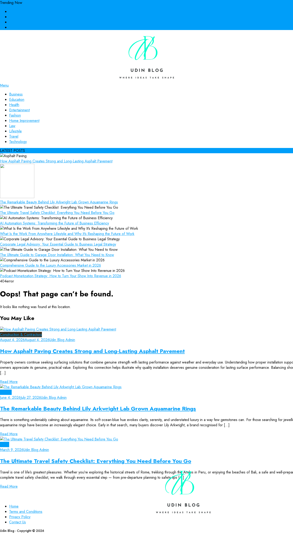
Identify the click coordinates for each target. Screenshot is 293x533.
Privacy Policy (19, 22)
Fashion (15, 115)
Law (12, 125)
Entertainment (19, 110)
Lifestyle (15, 131)
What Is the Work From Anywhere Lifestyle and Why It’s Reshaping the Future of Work (67, 233)
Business (16, 94)
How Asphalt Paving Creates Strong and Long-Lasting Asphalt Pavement (56, 161)
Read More (9, 381)
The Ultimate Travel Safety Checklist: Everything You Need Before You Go (57, 212)
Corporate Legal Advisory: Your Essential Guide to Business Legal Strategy (58, 244)
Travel (13, 136)
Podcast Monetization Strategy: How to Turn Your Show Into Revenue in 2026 (60, 276)
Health (14, 104)
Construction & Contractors (21, 334)
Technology (18, 141)
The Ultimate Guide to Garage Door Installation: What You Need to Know (57, 254)
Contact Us (17, 27)
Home (14, 11)
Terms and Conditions (25, 16)
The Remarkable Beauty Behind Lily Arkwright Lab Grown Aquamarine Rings (59, 202)
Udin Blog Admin (62, 339)
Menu (4, 85)
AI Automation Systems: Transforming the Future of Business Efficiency (54, 223)
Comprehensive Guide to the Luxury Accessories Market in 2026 (50, 265)
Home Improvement (24, 120)
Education (16, 99)
